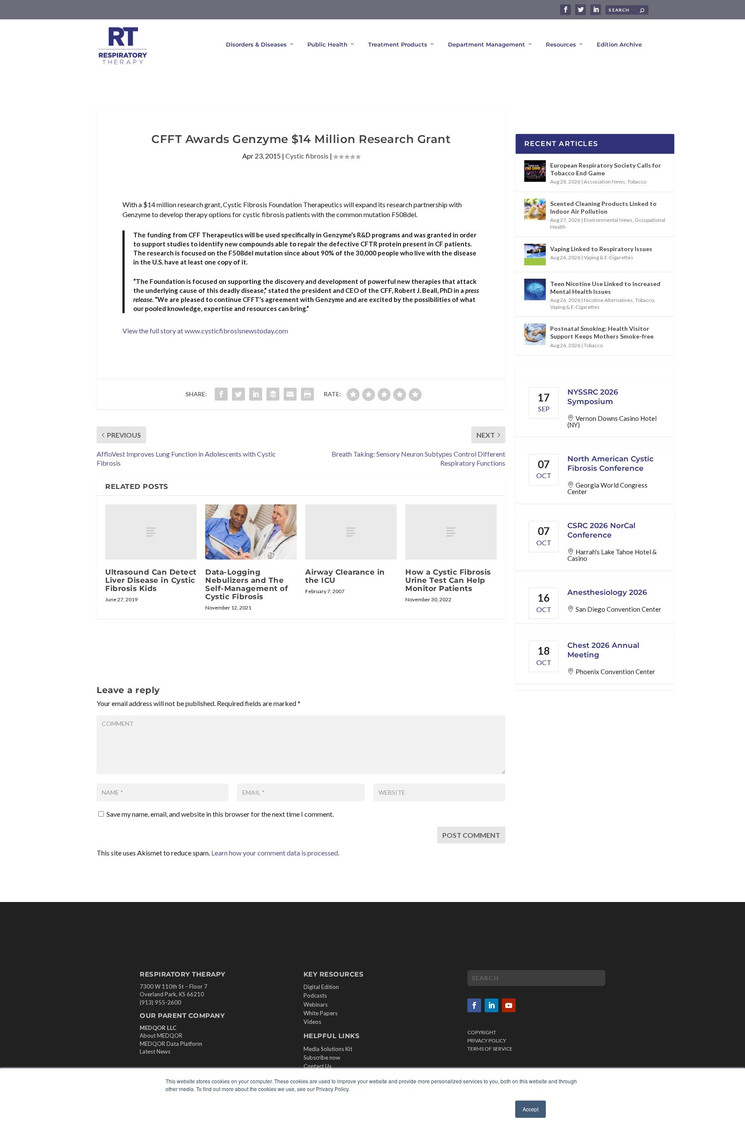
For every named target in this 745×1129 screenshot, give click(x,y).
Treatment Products (397, 44)
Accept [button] (530, 1109)
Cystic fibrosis (307, 156)
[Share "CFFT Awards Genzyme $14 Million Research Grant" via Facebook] (221, 394)
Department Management (486, 44)
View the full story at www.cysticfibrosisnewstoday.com (205, 331)
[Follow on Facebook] (474, 1005)
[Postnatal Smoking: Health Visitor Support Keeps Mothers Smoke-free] (535, 334)
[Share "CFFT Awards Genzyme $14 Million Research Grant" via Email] (290, 394)
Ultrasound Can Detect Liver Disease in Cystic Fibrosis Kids (151, 580)
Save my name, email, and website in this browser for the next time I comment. (220, 814)
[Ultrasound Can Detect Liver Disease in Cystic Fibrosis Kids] (151, 531)
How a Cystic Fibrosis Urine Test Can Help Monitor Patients (448, 580)
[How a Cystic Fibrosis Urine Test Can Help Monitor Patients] (451, 531)
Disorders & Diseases (256, 44)
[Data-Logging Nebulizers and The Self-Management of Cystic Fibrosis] (251, 531)
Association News (604, 181)
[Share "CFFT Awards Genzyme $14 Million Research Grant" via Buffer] (273, 394)
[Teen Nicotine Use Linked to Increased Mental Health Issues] (535, 289)
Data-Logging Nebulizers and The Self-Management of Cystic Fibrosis (246, 584)
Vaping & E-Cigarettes (608, 257)
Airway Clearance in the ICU (345, 576)
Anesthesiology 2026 (607, 592)
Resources (561, 44)
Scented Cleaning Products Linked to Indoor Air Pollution (603, 207)
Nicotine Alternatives (608, 300)
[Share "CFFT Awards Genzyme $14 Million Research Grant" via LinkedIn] (255, 394)
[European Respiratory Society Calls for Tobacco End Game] (535, 171)
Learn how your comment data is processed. (275, 853)
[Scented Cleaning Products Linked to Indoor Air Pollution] (535, 209)
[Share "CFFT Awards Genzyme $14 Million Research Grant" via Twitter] (238, 394)
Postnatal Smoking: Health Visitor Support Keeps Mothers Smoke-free (602, 332)
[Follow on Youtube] (509, 1005)
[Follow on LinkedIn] (491, 1005)
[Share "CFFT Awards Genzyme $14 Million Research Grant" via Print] (307, 394)
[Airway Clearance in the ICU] (351, 531)
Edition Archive (619, 44)
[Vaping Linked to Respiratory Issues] (535, 254)
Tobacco (636, 181)
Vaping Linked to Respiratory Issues (601, 248)
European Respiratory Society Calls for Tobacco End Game (605, 169)
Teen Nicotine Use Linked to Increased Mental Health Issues (605, 287)
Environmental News (608, 220)
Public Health (327, 44)
